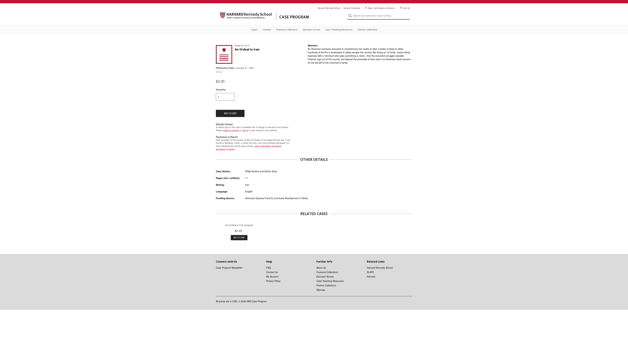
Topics (254, 29)
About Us (321, 267)
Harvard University (351, 8)
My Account (272, 276)
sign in (245, 130)
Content (267, 29)
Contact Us (272, 272)
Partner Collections (367, 29)
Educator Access (311, 29)
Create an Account (386, 8)
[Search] (351, 16)
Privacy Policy (273, 281)
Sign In (371, 8)
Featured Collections (287, 29)
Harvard (371, 276)
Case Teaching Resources (338, 29)
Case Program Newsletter (229, 267)
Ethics (219, 71)
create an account (231, 130)
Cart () (406, 8)
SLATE (370, 272)
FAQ (268, 267)
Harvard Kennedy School (328, 8)
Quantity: (221, 89)
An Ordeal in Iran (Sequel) (239, 225)
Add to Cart (239, 237)
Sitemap (320, 289)
